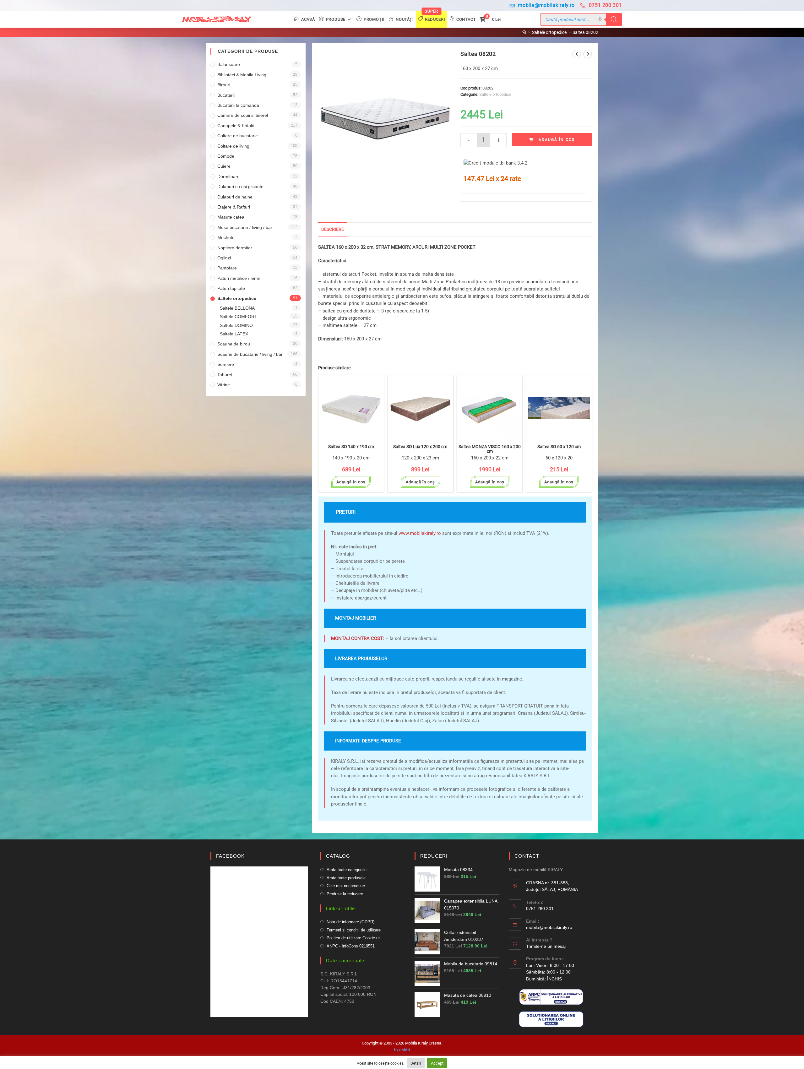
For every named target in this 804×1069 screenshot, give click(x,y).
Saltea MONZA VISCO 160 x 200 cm (490, 449)
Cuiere (224, 166)
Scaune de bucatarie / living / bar (250, 354)
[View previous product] (576, 54)
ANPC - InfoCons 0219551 (351, 946)
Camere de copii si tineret (242, 115)
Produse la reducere (345, 894)
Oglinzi (224, 257)
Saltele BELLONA (237, 308)
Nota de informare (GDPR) (350, 922)
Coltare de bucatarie (237, 135)
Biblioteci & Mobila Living (241, 74)
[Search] (614, 19)
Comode (225, 156)
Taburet (224, 374)
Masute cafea (230, 217)
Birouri (223, 84)
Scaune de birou (233, 343)
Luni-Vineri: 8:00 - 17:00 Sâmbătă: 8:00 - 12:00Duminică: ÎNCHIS (550, 972)
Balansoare (228, 64)
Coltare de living (233, 146)
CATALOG (338, 856)
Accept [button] (437, 1063)
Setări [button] (415, 1063)
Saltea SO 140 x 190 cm (351, 446)
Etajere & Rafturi (233, 206)
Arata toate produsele (346, 878)
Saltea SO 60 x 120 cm (559, 446)
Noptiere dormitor (234, 247)
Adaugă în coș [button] (351, 482)
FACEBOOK (230, 856)
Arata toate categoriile (347, 869)
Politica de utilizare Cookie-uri (354, 938)
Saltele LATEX (234, 333)
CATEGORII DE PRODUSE (248, 51)
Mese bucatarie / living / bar (244, 227)
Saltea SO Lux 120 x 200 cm (420, 446)
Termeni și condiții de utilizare (354, 930)
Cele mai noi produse (346, 885)
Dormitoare (228, 176)
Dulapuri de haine (235, 196)
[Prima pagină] (524, 32)
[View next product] (587, 54)
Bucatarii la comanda (238, 105)
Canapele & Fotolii (235, 125)
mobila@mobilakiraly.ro (546, 5)
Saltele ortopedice (495, 94)
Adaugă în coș (557, 140)
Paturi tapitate (231, 288)
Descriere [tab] (332, 229)
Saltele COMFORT (238, 316)
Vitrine (223, 384)
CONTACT (526, 856)
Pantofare (227, 267)
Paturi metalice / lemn (238, 278)
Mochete (226, 237)
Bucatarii (226, 95)
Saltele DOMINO (236, 325)
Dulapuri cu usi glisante (240, 186)
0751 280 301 (605, 5)
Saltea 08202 (585, 32)
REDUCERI (434, 856)
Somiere (225, 364)
